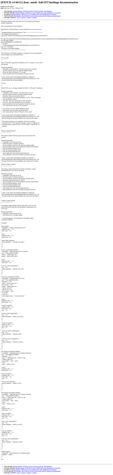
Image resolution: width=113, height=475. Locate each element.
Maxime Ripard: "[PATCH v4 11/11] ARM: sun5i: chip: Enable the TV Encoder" (38, 12)
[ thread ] (23, 17)
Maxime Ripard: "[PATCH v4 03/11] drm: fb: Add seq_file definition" (32, 11)
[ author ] (34, 17)
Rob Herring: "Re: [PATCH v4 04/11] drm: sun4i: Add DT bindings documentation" (37, 16)
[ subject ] (29, 17)
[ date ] (18, 17)
